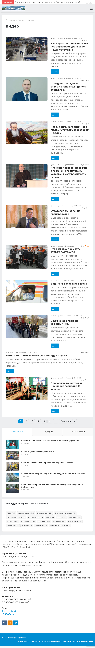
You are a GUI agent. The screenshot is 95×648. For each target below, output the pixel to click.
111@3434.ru (8, 614)
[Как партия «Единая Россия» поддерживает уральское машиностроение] (27, 49)
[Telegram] (15, 622)
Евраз (61, 517)
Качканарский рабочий (61, 38)
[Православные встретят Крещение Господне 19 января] (27, 389)
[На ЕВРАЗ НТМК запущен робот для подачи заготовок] (12, 466)
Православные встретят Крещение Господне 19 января (66, 386)
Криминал (44, 521)
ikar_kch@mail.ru (10, 611)
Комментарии (78, 432)
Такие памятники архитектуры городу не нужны (37, 355)
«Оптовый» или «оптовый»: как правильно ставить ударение (50, 441)
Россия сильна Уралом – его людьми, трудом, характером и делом (70, 129)
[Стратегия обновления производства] (27, 216)
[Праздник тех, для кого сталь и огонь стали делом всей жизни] (27, 89)
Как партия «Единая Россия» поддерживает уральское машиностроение (69, 46)
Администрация (26, 513)
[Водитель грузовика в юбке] (27, 291)
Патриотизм (74, 521)
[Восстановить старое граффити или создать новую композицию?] (12, 477)
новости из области (60, 526)
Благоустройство (16, 517)
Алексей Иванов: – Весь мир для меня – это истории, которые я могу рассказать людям (69, 172)
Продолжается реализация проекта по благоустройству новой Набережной (54, 2)
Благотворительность (65, 513)
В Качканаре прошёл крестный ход (64, 322)
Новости (21, 20)
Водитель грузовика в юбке (69, 283)
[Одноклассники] (10, 622)
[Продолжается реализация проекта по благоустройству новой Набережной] (12, 488)
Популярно (47, 432)
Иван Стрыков (57, 246)
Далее (54, 71)
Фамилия (66, 421)
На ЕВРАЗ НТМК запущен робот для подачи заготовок (47, 463)
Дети (50, 517)
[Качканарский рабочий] (13, 8)
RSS (11, 513)
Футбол (27, 526)
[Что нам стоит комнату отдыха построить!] (27, 257)
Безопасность (44, 513)
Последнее (17, 432)
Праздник (12, 526)
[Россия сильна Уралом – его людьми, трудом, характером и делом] (27, 132)
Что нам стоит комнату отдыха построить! (65, 251)
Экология (41, 526)
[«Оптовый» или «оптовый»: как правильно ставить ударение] (12, 444)
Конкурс (12, 521)
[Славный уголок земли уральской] (12, 455)
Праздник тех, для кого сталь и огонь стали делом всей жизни (68, 86)
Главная (12, 20)
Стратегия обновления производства (65, 213)
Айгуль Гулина (57, 165)
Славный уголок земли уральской (37, 452)
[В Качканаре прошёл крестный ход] (27, 326)
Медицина (59, 521)
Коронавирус (28, 521)
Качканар (74, 517)
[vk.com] (4, 622)
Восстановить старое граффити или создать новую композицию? (53, 474)
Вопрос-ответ (35, 517)
